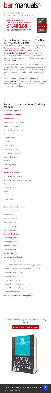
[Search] (38, 5)
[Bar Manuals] (21, 5)
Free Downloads (14, 72)
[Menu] (44, 5)
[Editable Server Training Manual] (25, 354)
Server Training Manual (14, 13)
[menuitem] (38, 5)
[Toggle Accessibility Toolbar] (45, 387)
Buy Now (42, 26)
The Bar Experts (10, 81)
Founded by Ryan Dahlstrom (29, 387)
